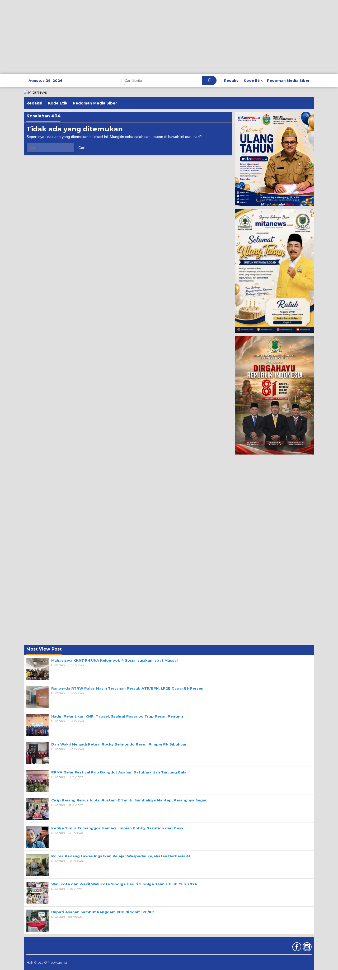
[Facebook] (296, 948)
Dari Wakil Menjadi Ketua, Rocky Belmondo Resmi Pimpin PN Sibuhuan (119, 744)
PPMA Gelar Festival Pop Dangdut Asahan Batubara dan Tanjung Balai (119, 772)
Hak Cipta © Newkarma (46, 962)
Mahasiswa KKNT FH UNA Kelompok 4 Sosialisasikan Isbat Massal (114, 660)
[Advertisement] (158, 37)
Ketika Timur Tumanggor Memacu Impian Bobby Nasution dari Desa (117, 828)
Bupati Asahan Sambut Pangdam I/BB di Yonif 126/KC (102, 912)
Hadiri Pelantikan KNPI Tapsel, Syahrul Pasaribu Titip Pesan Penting (117, 716)
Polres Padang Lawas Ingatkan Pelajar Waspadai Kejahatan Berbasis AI (120, 856)
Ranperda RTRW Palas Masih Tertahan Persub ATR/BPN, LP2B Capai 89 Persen (127, 688)
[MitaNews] (35, 92)
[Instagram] (306, 948)
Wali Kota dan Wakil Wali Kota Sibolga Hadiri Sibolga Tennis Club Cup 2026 (124, 884)
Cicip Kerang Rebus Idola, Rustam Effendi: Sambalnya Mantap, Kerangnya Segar (129, 800)
